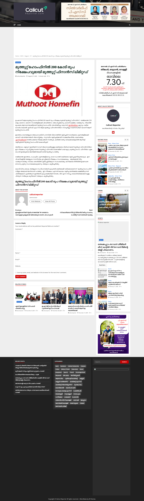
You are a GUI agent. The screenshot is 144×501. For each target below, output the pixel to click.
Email (17, 259)
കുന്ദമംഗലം (78, 384)
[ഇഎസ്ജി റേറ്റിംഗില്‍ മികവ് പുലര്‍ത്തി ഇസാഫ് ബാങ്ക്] (54, 295)
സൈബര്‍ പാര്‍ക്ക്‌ (61, 406)
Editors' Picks (115, 143)
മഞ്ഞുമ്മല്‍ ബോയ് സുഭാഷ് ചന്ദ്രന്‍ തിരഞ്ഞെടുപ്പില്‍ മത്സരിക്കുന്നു (112, 204)
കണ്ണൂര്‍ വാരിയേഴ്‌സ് (62, 381)
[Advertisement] (72, 42)
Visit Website (35, 201)
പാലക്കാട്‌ (67, 397)
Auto (57, 366)
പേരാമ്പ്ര (75, 397)
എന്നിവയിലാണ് (21, 140)
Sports (101, 240)
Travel (72, 372)
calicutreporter (21, 76)
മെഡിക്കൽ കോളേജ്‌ (62, 403)
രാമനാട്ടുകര (74, 403)
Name (17, 253)
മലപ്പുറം (83, 400)
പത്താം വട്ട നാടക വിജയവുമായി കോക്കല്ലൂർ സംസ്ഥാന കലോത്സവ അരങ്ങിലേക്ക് (102, 147)
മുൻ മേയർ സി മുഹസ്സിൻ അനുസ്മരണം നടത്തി (29, 371)
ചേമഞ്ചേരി (77, 391)
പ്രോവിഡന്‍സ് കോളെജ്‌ (63, 400)
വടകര (82, 403)
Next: (76, 212)
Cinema (102, 198)
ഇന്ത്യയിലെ (73, 125)
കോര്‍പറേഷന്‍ (70, 388)
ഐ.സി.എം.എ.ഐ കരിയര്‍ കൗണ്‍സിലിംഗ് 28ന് (30, 387)
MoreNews (83, 499)
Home (19, 25)
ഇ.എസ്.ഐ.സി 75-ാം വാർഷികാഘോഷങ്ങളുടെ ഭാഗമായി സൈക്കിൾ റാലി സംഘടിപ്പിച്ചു (102, 272)
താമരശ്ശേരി (59, 394)
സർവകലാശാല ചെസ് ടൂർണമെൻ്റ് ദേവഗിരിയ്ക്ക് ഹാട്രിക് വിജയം (102, 305)
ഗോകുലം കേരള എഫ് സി (63, 391)
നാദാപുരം (77, 394)
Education (75, 369)
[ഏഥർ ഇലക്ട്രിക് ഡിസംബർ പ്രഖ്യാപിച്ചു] (27, 295)
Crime (57, 369)
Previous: (34, 212)
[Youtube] (113, 132)
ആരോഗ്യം (111, 176)
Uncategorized (80, 372)
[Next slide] (128, 140)
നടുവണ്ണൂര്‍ (68, 394)
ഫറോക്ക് (76, 400)
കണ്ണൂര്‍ (82, 378)
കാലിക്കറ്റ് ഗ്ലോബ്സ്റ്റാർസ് (64, 384)
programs (59, 372)
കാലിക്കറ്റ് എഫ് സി (75, 381)
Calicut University (73, 366)
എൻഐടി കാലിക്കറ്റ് (71, 378)
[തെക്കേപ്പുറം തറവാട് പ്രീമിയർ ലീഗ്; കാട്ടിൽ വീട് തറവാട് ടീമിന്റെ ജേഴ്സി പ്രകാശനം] (113, 231)
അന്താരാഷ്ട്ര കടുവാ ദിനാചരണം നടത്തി (27, 383)
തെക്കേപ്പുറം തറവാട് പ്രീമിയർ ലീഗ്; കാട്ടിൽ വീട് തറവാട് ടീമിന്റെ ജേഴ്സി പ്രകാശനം (113, 247)
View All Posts (50, 201)
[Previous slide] (125, 140)
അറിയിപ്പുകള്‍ (75, 375)
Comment (19, 229)
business (18, 62)
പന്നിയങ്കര (59, 397)
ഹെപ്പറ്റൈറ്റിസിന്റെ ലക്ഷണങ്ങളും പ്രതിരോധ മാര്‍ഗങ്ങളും (102, 180)
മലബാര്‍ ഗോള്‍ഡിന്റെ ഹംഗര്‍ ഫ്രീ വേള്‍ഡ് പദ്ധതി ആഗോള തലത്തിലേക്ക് (80, 308)
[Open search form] (129, 25)
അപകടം (66, 375)
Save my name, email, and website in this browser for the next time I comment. (41, 272)
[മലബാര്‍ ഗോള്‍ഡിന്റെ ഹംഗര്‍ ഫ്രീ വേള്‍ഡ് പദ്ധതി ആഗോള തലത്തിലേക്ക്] (80, 295)
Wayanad (118, 165)
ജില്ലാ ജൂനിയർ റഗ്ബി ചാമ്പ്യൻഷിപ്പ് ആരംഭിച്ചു (102, 294)
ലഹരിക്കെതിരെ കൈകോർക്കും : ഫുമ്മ (27, 374)
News (109, 143)
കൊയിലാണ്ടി (60, 388)
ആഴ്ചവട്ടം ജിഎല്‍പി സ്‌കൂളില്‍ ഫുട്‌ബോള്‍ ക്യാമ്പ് (102, 283)
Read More (103, 265)
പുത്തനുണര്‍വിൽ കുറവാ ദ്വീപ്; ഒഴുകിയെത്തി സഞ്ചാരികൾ (102, 169)
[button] (15, 25)
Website (17, 266)
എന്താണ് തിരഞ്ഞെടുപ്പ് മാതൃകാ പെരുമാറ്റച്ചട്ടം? (102, 158)
